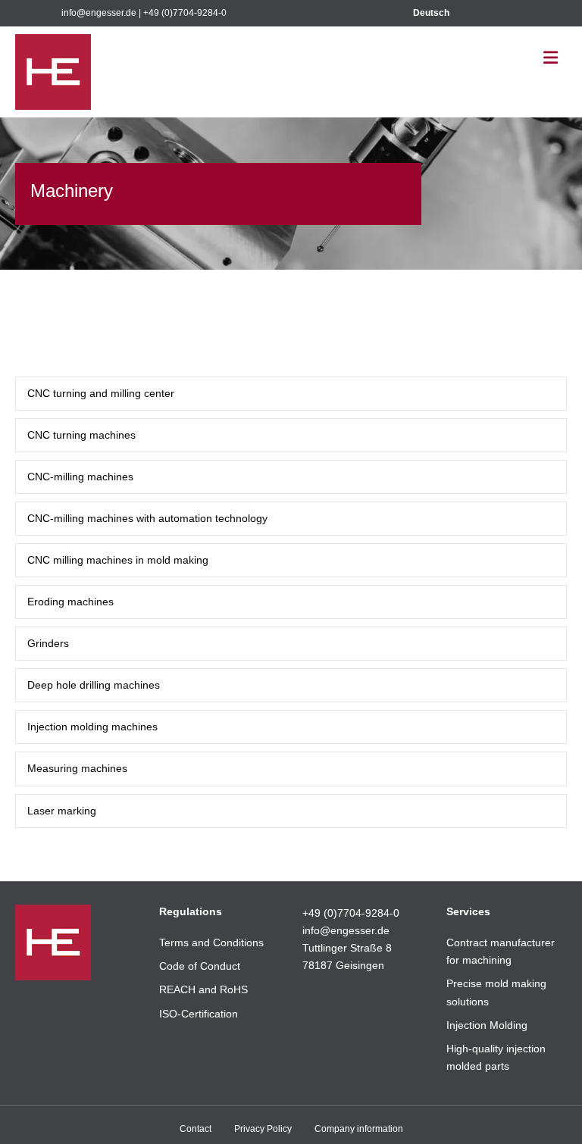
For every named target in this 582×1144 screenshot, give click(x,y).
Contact (195, 1129)
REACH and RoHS (203, 989)
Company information (358, 1129)
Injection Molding (486, 1025)
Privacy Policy (263, 1129)
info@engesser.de (98, 13)
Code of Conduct (199, 966)
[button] (291, 393)
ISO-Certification (198, 1014)
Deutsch (431, 13)
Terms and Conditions (211, 942)
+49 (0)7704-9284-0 (185, 13)
